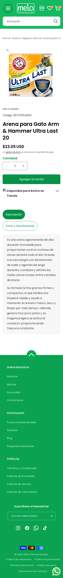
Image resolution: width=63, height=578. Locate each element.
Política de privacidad (47, 559)
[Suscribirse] (51, 516)
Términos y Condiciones (22, 468)
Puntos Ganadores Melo (21, 422)
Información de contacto (33, 571)
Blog (9, 438)
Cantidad (10, 158)
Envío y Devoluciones (20, 226)
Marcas (11, 384)
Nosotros (12, 376)
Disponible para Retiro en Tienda (25, 193)
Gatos (16, 38)
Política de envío (46, 565)
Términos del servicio (22, 565)
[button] (8, 8)
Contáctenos (15, 400)
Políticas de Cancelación (22, 492)
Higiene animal (31, 38)
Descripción (14, 214)
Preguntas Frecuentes (20, 446)
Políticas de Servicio (19, 484)
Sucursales (13, 392)
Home (6, 38)
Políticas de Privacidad (20, 476)
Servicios (12, 430)
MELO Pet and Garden (36, 554)
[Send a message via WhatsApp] (56, 571)
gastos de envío (13, 152)
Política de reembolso (19, 559)
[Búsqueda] (55, 21)
